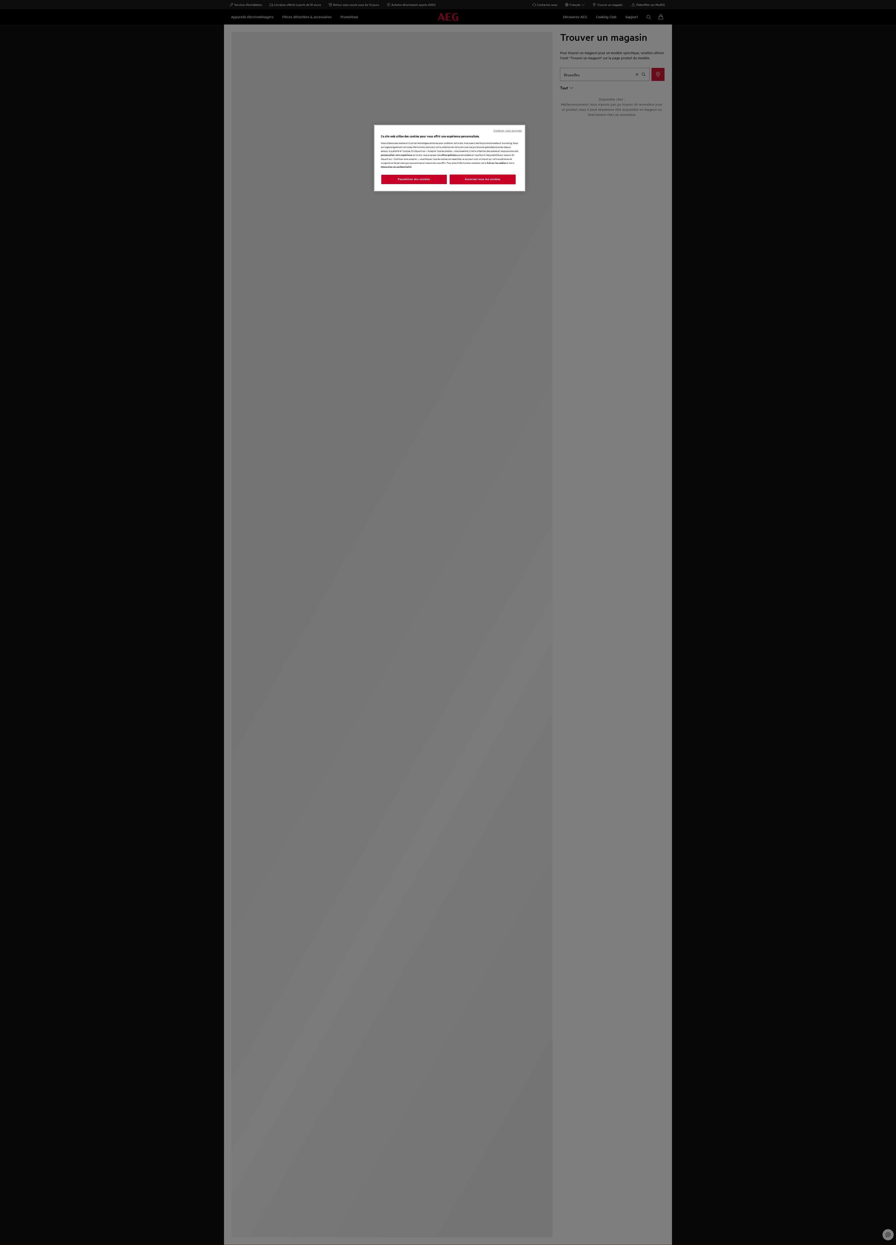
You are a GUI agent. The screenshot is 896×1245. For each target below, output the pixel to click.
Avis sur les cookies (496, 162)
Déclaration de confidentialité (396, 166)
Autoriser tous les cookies (482, 179)
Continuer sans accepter (508, 130)
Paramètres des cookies (414, 179)
